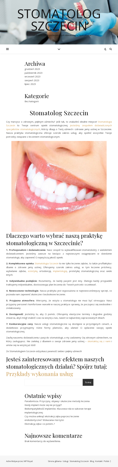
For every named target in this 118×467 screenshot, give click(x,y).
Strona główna (54, 461)
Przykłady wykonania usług (39, 373)
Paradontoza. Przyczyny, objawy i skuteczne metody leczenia (57, 401)
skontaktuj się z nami (99, 341)
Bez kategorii (32, 101)
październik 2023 (34, 72)
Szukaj (88, 382)
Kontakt (98, 461)
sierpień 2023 (32, 80)
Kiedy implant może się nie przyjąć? (43, 404)
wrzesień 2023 (33, 76)
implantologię (60, 271)
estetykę (32, 271)
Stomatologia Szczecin (46, 263)
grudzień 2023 (32, 68)
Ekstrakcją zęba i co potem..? (40, 423)
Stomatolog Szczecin (59, 19)
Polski (106, 461)
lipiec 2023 (30, 83)
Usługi (65, 461)
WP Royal (28, 461)
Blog (92, 461)
